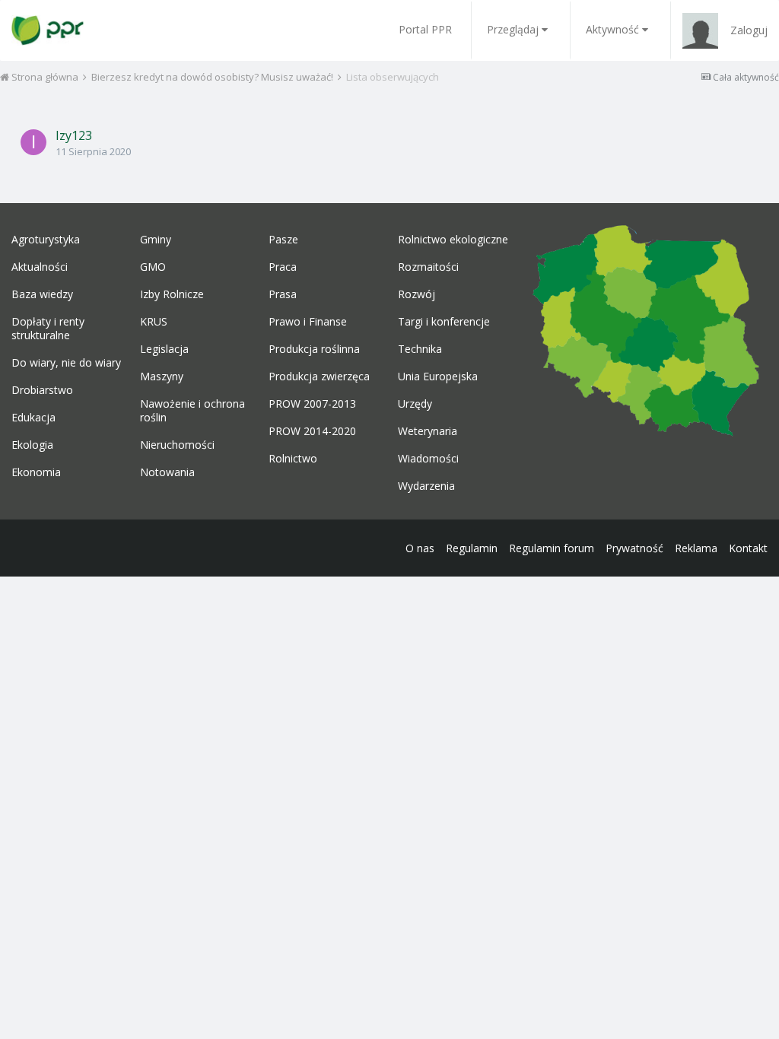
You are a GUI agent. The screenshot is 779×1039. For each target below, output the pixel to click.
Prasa (283, 294)
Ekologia (32, 445)
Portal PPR (425, 29)
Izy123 (74, 135)
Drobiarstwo (42, 390)
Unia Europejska (438, 376)
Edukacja (33, 417)
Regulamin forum (551, 548)
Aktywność (612, 29)
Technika (420, 349)
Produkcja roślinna (314, 349)
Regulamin (472, 548)
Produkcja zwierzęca (319, 376)
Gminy (155, 239)
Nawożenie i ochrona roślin (192, 410)
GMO (153, 267)
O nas (419, 548)
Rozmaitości (428, 267)
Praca (283, 267)
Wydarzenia (426, 486)
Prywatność (634, 548)
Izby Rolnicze (172, 294)
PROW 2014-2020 (312, 431)
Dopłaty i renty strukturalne (47, 328)
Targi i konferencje (444, 322)
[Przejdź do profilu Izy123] (33, 142)
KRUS (153, 322)
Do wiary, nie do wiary (66, 363)
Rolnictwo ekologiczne (453, 239)
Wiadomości (428, 458)
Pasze (283, 239)
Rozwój (416, 294)
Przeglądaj (513, 29)
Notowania (167, 472)
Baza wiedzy (42, 294)
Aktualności (39, 267)
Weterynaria (427, 431)
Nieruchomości (177, 445)
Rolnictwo (293, 458)
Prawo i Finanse (308, 322)
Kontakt (748, 548)
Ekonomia (36, 472)
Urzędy (415, 404)
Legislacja (164, 349)
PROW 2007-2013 (312, 404)
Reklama (696, 548)
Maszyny (161, 376)
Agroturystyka (45, 239)
